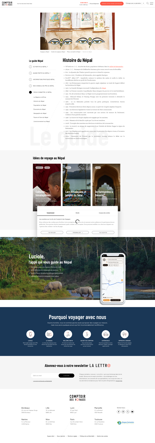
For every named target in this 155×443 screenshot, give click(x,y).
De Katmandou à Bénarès (106, 196)
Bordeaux (25, 408)
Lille (47, 408)
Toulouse (98, 419)
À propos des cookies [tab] (104, 213)
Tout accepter (103, 232)
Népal (104, 88)
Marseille (98, 408)
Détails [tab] (77, 213)
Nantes (24, 419)
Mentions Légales (72, 436)
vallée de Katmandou (116, 66)
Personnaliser (77, 232)
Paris (72, 419)
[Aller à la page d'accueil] (8, 3)
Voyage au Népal (44, 52)
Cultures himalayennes (47, 196)
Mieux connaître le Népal (73, 52)
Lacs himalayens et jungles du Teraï (75, 196)
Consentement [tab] (50, 213)
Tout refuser (52, 232)
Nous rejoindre (61, 436)
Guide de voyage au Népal (58, 52)
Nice (48, 419)
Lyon (72, 408)
